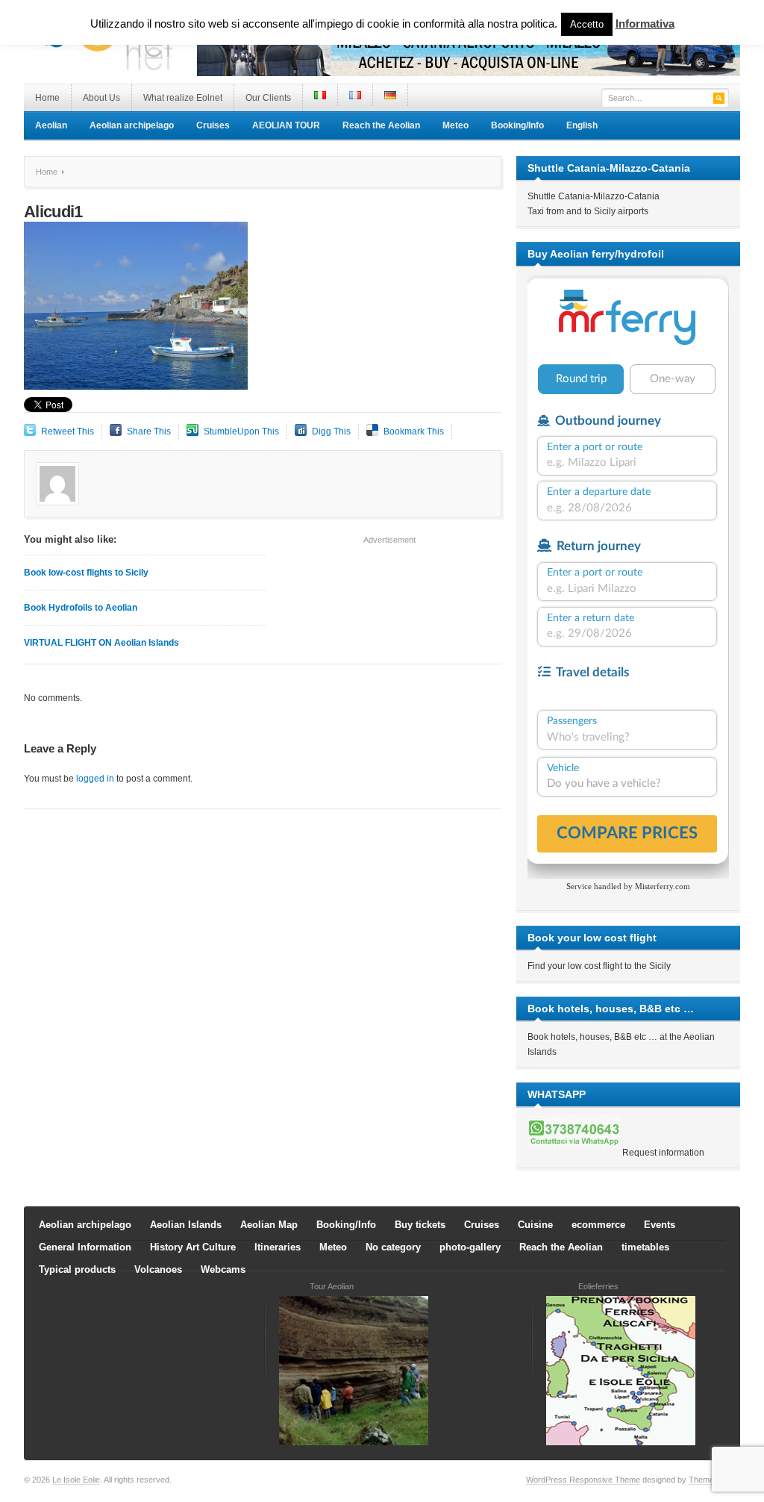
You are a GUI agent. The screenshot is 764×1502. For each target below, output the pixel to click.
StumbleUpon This (241, 431)
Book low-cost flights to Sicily (86, 572)
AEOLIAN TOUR (286, 125)
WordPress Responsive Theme (583, 1479)
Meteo (455, 125)
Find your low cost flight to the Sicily (599, 966)
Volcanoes (158, 1269)
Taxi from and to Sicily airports (587, 211)
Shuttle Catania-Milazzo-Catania (593, 196)
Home (47, 98)
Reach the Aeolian (381, 125)
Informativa (645, 23)
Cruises (213, 125)
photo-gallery (470, 1247)
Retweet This (67, 431)
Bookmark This (413, 431)
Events (659, 1224)
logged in (95, 778)
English (582, 125)
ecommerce (598, 1224)
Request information (663, 1152)
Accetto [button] (587, 24)
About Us (101, 98)
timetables (645, 1247)
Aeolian (51, 125)
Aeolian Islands (186, 1224)
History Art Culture (193, 1247)
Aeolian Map (269, 1224)
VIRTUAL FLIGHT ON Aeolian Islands (101, 643)
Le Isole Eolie (76, 1479)
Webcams (223, 1269)
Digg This (331, 431)
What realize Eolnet (182, 98)
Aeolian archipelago (132, 125)
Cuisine (535, 1224)
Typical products (77, 1269)
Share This (149, 431)
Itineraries (277, 1247)
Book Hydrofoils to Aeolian (80, 607)
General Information (85, 1247)
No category (393, 1247)
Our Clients (268, 98)
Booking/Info (517, 125)
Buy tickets (420, 1224)
